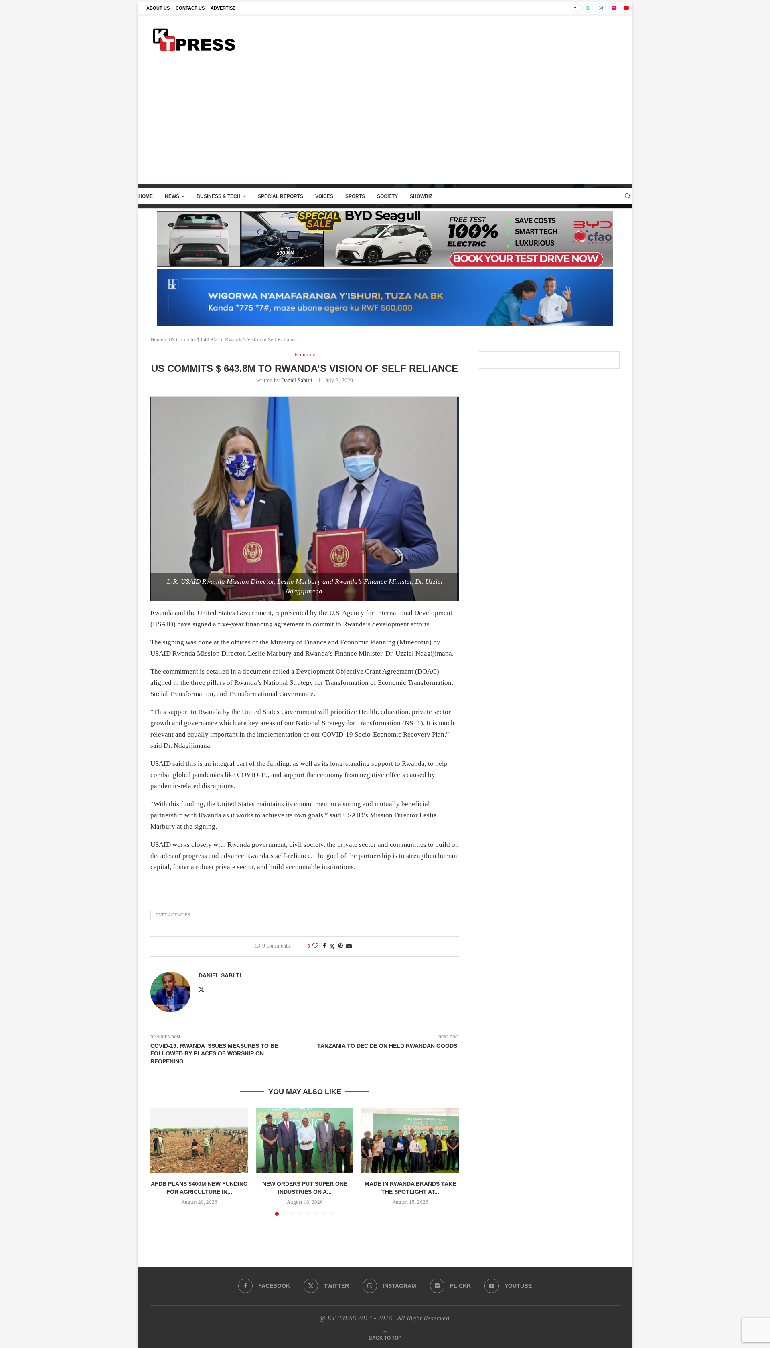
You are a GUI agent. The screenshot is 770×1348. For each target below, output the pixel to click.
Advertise (223, 8)
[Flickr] (613, 8)
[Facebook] (575, 8)
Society (387, 196)
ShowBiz (421, 196)
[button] (161, 1161)
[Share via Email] (349, 946)
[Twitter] (588, 8)
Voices (324, 196)
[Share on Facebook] (324, 946)
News (172, 196)
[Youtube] (626, 8)
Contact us (190, 8)
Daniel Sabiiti (296, 380)
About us (158, 8)
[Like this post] (315, 946)
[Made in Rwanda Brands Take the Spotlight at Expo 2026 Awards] (410, 1140)
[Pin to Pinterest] (340, 946)
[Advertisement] (385, 124)
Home (145, 196)
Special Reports (280, 196)
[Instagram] (601, 8)
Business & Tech (219, 196)
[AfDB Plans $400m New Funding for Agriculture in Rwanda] (199, 1140)
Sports (355, 196)
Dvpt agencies (173, 914)
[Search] (628, 196)
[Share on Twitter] (332, 946)
